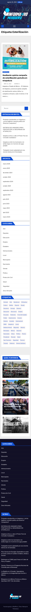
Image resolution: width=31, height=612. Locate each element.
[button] (25, 26)
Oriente (5, 268)
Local (4, 255)
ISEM (5, 324)
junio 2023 (6, 203)
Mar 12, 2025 (9, 372)
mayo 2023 (6, 208)
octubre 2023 (7, 186)
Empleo (5, 242)
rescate (13, 337)
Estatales (6, 246)
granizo (20, 318)
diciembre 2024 (7, 172)
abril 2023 (6, 212)
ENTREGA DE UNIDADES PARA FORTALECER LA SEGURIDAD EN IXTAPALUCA (14, 129)
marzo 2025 (6, 164)
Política (18, 334)
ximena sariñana (20, 343)
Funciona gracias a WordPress (10, 606)
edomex (19, 308)
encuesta (6, 314)
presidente (6, 337)
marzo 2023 (6, 217)
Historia (6, 321)
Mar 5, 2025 (8, 391)
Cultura (5, 305)
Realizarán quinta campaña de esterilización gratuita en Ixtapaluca (15, 78)
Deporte (17, 305)
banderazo (16, 302)
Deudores (6, 308)
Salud (5, 282)
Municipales (6, 259)
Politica (5, 273)
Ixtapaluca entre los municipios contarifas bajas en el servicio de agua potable (13, 143)
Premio (24, 334)
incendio (11, 321)
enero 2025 (6, 168)
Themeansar (16, 608)
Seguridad (6, 286)
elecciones (14, 311)
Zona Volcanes (7, 290)
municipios (6, 330)
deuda (22, 305)
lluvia (17, 324)
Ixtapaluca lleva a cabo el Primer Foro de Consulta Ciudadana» (15, 406)
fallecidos (13, 314)
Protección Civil (7, 277)
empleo (20, 311)
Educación (6, 237)
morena (23, 327)
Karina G (17, 83)
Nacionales (6, 264)
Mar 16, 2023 (7, 83)
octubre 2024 (7, 177)
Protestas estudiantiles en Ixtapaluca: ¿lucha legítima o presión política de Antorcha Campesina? (14, 121)
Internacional (19, 321)
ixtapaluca (11, 324)
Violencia (12, 343)
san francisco (7, 340)
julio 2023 (6, 199)
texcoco (22, 340)
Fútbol (5, 318)
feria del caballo (22, 314)
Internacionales (7, 251)
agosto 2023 (6, 195)
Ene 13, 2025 (9, 428)
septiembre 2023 (8, 190)
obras (12, 334)
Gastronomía (12, 318)
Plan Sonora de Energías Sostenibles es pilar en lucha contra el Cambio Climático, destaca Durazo (15, 553)
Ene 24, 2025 (9, 409)
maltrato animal (8, 327)
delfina (11, 305)
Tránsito (6, 343)
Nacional (19, 330)
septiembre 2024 (8, 181)
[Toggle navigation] (14, 26)
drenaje (13, 308)
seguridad (15, 340)
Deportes (6, 233)
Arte (4, 228)
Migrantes (16, 327)
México (13, 330)
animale (6, 302)
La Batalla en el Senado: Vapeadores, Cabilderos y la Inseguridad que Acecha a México (13, 573)
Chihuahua (24, 302)
